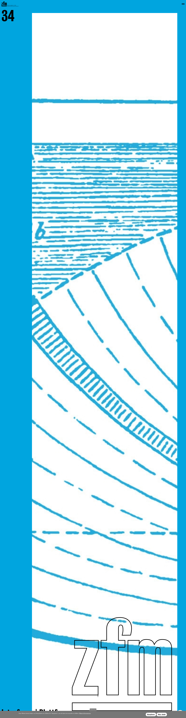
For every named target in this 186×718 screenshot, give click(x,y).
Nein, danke (162, 714)
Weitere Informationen (85, 713)
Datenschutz (93, 709)
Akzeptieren (151, 714)
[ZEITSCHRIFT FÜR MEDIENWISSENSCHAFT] (10, 3)
